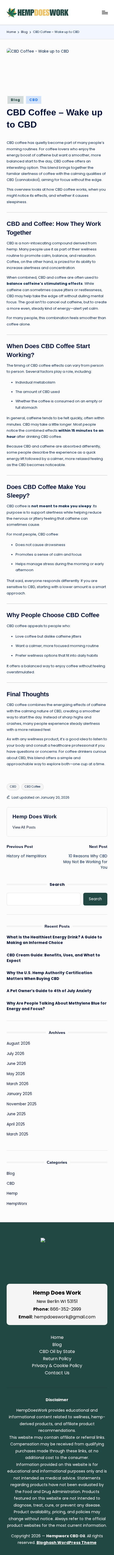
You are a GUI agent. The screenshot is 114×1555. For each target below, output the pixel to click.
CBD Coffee (32, 787)
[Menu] (104, 12)
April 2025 (16, 1124)
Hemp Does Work (34, 816)
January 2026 (19, 1093)
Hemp (12, 1193)
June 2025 (16, 1114)
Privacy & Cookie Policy (57, 1365)
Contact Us (57, 1373)
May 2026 (16, 1074)
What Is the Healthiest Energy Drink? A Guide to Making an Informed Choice (54, 940)
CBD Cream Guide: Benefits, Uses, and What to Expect (53, 958)
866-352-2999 (65, 1309)
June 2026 (16, 1063)
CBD (33, 99)
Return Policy (57, 1358)
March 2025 (17, 1134)
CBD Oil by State (57, 1351)
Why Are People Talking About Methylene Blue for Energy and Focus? (57, 1006)
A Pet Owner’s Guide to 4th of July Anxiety (49, 990)
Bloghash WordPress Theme (67, 1542)
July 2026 (15, 1053)
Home (57, 1337)
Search (57, 884)
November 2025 (22, 1104)
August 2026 (18, 1043)
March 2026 (17, 1083)
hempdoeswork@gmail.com (64, 1317)
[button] (24, 827)
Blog (15, 99)
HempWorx (17, 1203)
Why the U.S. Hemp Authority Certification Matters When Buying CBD (49, 975)
